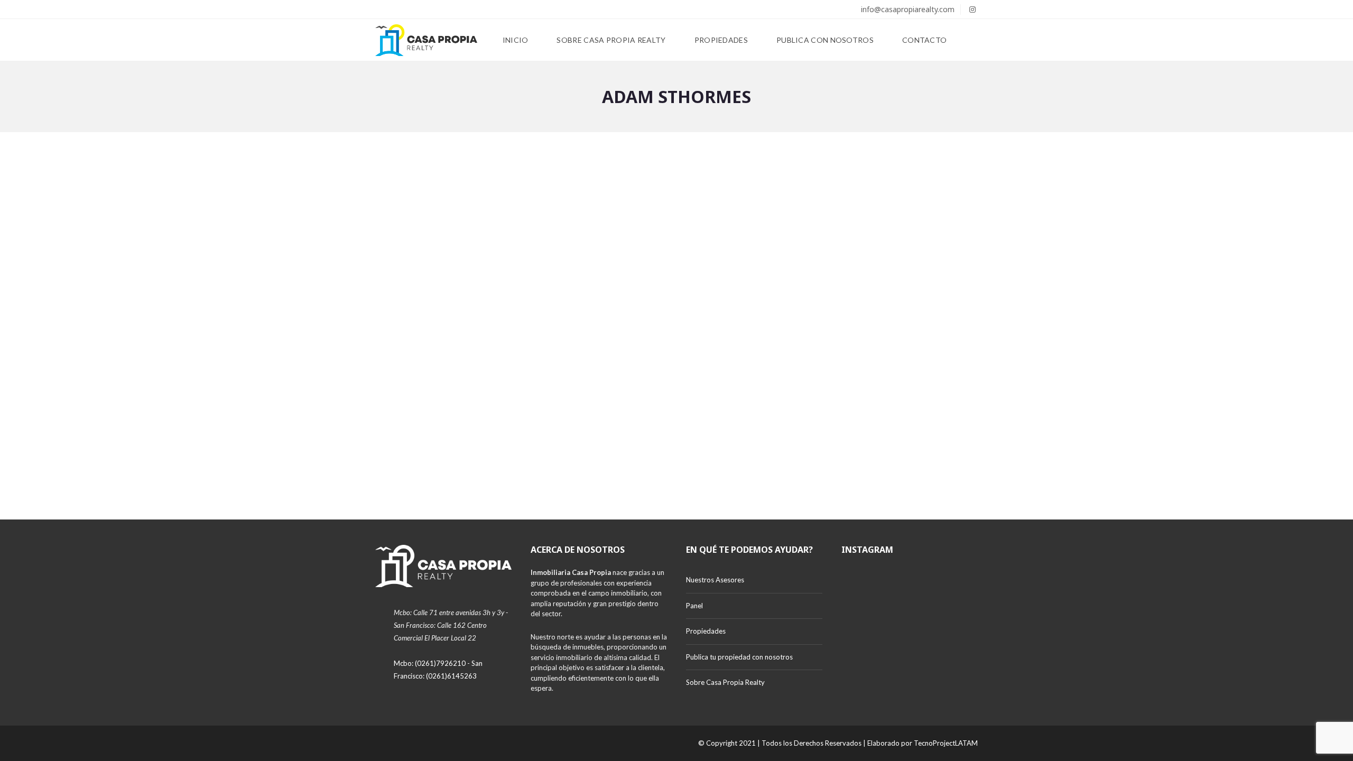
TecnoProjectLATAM (946, 743)
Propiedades (706, 631)
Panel (694, 605)
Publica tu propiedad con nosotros (739, 657)
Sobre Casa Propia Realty (725, 682)
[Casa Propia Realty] (426, 40)
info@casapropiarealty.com (906, 9)
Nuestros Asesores (715, 580)
